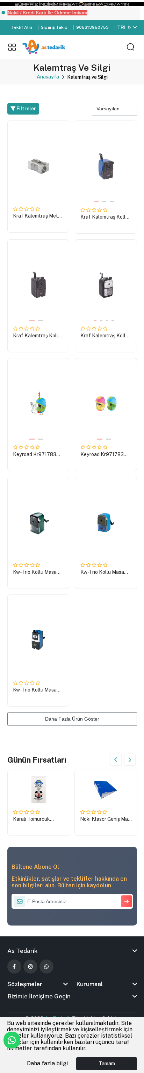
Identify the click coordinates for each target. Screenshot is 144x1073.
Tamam (107, 1063)
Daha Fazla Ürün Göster (72, 719)
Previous (115, 759)
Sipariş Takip (54, 27)
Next (129, 759)
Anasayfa (48, 77)
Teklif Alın (21, 27)
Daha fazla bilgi (47, 1063)
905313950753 (92, 27)
